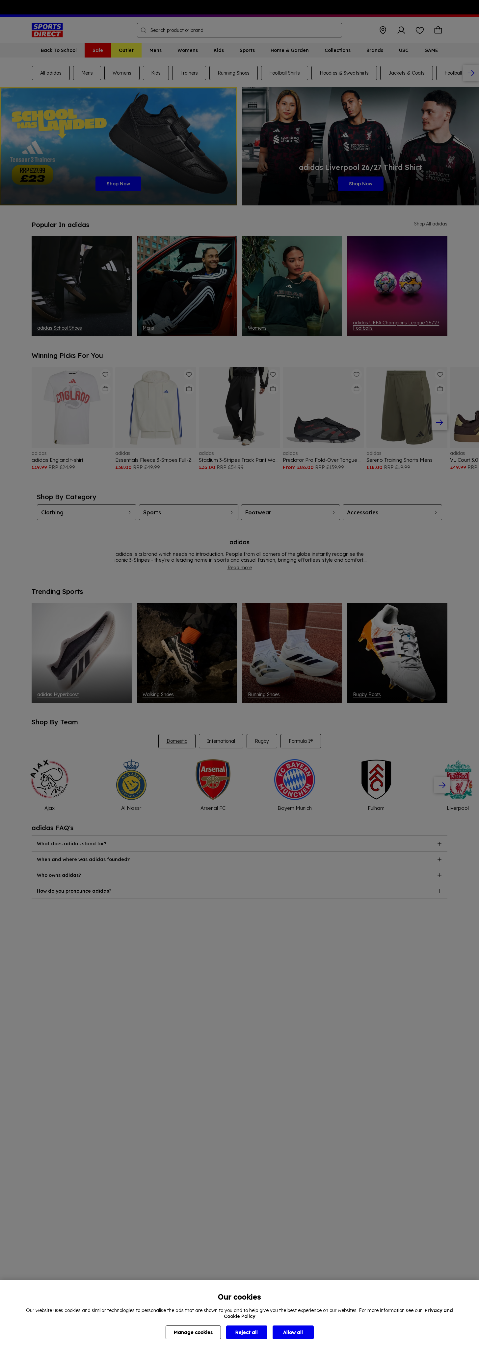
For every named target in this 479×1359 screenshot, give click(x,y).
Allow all (293, 1332)
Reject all (246, 1332)
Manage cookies (193, 1332)
